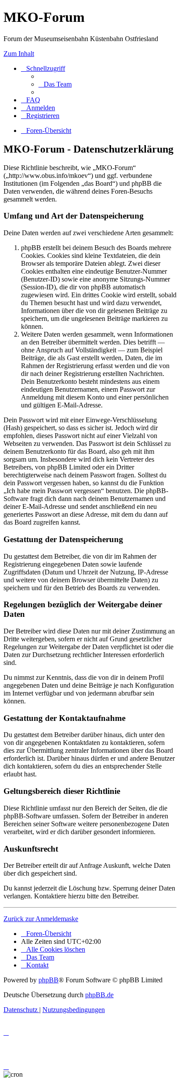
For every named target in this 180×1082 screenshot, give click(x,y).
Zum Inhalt (18, 53)
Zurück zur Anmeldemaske (40, 918)
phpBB (48, 980)
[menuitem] (55, 84)
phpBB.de (99, 995)
